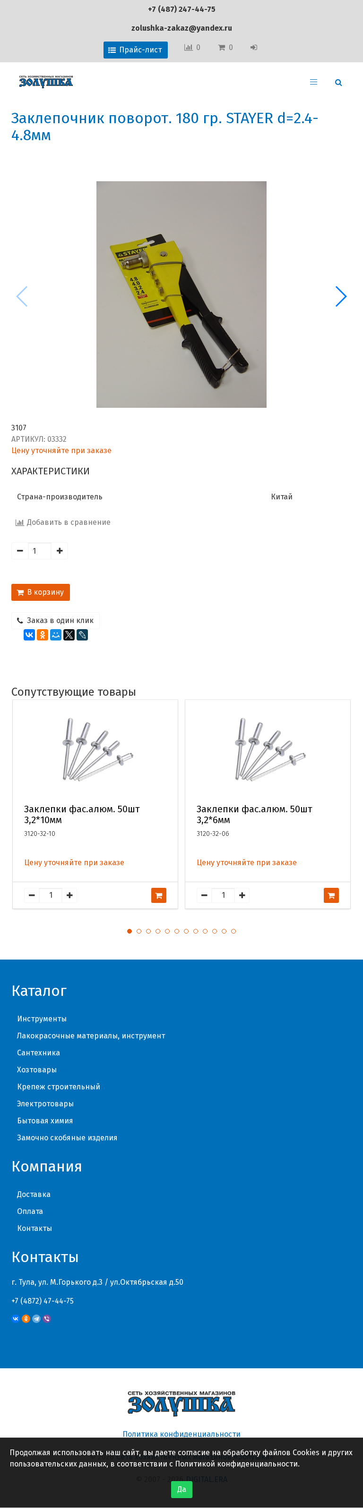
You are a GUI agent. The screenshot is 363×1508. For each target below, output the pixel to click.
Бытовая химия (45, 1120)
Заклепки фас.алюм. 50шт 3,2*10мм (82, 815)
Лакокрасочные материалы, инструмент (91, 1035)
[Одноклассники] (42, 634)
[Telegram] (36, 1318)
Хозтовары (37, 1069)
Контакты (34, 1228)
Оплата (30, 1211)
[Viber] (47, 1318)
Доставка (34, 1194)
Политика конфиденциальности (181, 1434)
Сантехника (38, 1052)
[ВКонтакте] (29, 634)
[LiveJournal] (82, 634)
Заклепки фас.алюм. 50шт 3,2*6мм (254, 815)
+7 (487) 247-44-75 (182, 9)
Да (181, 1489)
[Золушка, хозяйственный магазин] (46, 82)
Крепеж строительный (58, 1086)
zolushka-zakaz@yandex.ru (181, 28)
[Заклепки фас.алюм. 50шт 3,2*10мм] (95, 750)
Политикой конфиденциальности (236, 1463)
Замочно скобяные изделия (67, 1137)
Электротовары (45, 1103)
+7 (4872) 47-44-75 (42, 1301)
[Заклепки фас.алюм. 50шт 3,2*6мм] (268, 750)
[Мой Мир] (55, 634)
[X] (69, 634)
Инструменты (42, 1018)
